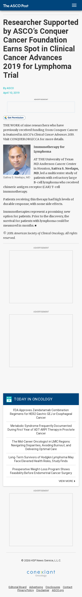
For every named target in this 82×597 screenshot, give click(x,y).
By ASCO (8, 88)
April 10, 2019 (11, 92)
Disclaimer (42, 590)
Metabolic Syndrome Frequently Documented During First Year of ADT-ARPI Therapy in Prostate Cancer (41, 429)
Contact (67, 587)
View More (66, 481)
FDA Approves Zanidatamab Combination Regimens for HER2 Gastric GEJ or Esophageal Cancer (41, 413)
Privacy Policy (25, 590)
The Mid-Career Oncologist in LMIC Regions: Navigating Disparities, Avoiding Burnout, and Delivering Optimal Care (41, 445)
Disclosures (53, 587)
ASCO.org (58, 590)
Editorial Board (17, 587)
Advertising (36, 587)
